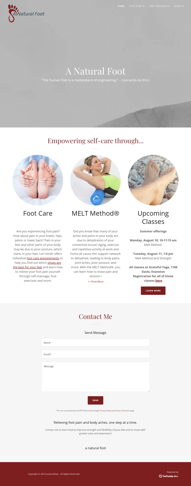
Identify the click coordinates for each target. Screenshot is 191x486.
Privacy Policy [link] (105, 410)
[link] (26, 5)
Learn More (153, 290)
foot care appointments (43, 258)
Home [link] (121, 6)
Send (96, 400)
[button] (137, 6)
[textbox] (95, 342)
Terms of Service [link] (122, 410)
